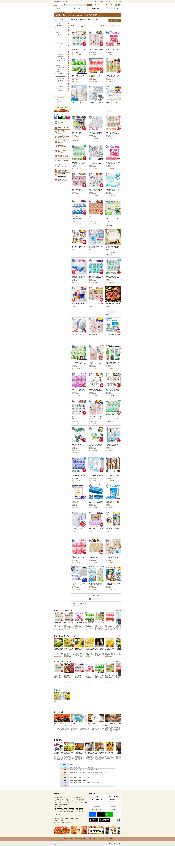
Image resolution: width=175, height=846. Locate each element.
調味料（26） (59, 69)
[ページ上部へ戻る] (170, 837)
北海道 (64, 764)
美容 (65, 802)
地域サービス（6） (61, 94)
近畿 (65, 775)
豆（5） (59, 49)
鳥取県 (71, 777)
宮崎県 (92, 782)
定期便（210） (59, 99)
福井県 (84, 772)
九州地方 (61, 820)
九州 (65, 782)
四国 (65, 780)
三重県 (71, 775)
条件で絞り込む (115, 20)
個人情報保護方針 (82, 838)
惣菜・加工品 (81, 799)
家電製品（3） (59, 71)
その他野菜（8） (61, 54)
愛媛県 (79, 780)
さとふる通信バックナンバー (96, 809)
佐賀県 (75, 782)
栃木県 (75, 769)
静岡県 (100, 772)
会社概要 (80, 839)
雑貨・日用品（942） (60, 78)
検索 (89, 5)
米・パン (65, 797)
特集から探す (56, 822)
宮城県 (79, 767)
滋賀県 (75, 775)
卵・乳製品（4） (59, 56)
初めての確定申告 (113, 799)
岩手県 (75, 767)
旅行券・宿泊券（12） (60, 73)
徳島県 (71, 780)
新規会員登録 (100, 1)
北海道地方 (57, 818)
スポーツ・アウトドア (59, 802)
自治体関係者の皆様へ (87, 839)
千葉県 (88, 769)
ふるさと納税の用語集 (97, 802)
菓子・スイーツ (72, 799)
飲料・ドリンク (65, 799)
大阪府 (84, 775)
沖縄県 (71, 785)
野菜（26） (58, 32)
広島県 (84, 777)
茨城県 (71, 769)
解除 (68, 19)
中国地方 (81, 818)
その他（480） (59, 92)
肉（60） (58, 23)
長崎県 (79, 782)
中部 (65, 772)
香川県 (75, 780)
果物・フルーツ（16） (60, 30)
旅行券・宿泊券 (67, 800)
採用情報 (95, 839)
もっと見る (119, 610)
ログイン (94, 1)
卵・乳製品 (81, 797)
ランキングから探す (57, 806)
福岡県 (71, 782)
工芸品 (75, 802)
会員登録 (113, 802)
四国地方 (56, 820)
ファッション (70, 802)
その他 (78, 605)
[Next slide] (119, 622)
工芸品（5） (58, 88)
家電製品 (60, 800)
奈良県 (92, 775)
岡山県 (79, 777)
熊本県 (84, 782)
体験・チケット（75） (60, 76)
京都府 (79, 775)
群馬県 (79, 769)
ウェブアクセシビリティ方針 (103, 838)
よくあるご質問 (107, 1)
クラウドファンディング (116, 1)
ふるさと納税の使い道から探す (66, 822)
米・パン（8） (59, 27)
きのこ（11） (60, 51)
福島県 (92, 767)
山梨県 (88, 772)
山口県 (88, 777)
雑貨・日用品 (80, 800)
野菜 (77, 797)
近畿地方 (76, 818)
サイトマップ (64, 838)
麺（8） (58, 65)
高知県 (84, 780)
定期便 (56, 804)
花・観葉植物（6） (60, 90)
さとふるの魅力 (113, 809)
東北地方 (62, 818)
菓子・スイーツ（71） (60, 62)
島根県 (75, 777)
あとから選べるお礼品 (63, 804)
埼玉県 (84, 769)
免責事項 (111, 838)
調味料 (56, 800)
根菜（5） (60, 45)
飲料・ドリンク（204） (61, 60)
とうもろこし (73, 605)
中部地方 (72, 818)
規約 (77, 838)
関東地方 (67, 818)
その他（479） (61, 97)
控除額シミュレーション (113, 796)
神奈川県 (97, 769)
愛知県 (104, 772)
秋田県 (84, 767)
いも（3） (60, 34)
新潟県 (71, 772)
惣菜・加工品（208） (60, 67)
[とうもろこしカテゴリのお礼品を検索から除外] (88, 19)
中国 (65, 777)
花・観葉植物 (80, 802)
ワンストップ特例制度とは (97, 799)
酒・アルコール (58, 799)
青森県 (71, 767)
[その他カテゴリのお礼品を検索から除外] (96, 19)
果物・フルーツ (71, 797)
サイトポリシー (71, 838)
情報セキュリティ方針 (92, 838)
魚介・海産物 (59, 797)
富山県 (75, 772)
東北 (65, 767)
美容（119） (58, 83)
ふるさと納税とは (97, 796)
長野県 (92, 772)
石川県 (79, 772)
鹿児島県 (97, 782)
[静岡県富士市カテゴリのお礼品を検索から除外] (80, 19)
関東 (65, 769)
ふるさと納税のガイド (95, 5)
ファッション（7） (60, 86)
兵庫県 (88, 775)
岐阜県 (96, 772)
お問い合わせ (113, 806)
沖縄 (65, 785)
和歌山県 (97, 775)
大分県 (88, 782)
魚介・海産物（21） (60, 25)
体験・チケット (74, 800)
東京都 (92, 769)
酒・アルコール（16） (60, 58)
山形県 (88, 767)
